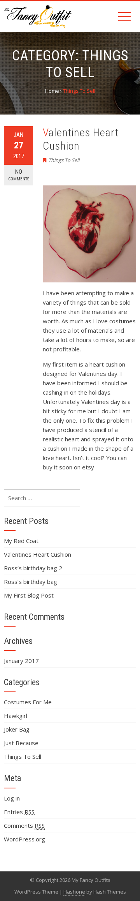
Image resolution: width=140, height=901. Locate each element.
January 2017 (21, 661)
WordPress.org (24, 839)
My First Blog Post (29, 595)
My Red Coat (21, 541)
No (18, 175)
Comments (24, 825)
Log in (12, 798)
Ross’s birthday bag (30, 581)
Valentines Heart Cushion (37, 554)
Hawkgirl (15, 715)
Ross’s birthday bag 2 (33, 568)
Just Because (21, 743)
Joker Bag (17, 729)
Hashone (74, 891)
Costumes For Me (28, 702)
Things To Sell (63, 160)
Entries (19, 812)
